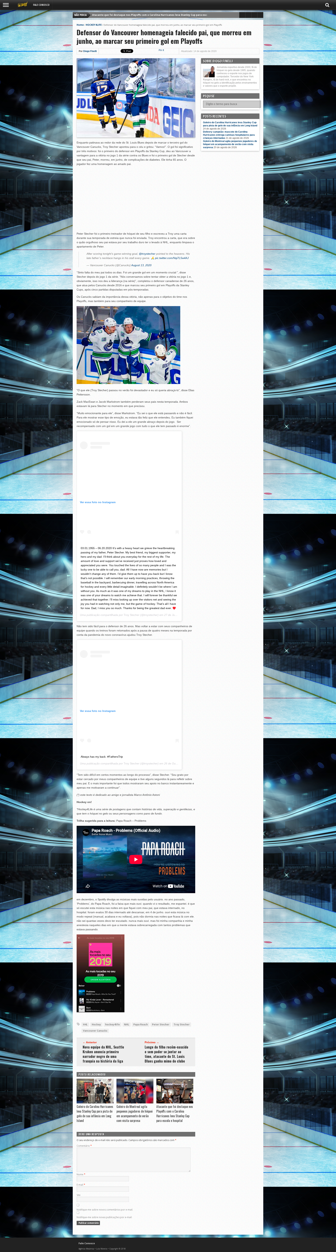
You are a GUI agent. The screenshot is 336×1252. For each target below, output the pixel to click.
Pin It (161, 50)
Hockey (96, 1024)
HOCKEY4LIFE (94, 24)
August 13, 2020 (141, 265)
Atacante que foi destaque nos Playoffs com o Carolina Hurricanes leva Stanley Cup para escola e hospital (174, 1113)
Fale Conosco (41, 5)
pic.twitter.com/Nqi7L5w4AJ (172, 258)
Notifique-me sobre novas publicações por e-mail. (104, 1217)
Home (80, 24)
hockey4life (112, 1024)
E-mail (81, 1184)
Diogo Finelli (90, 51)
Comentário (84, 1145)
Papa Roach (140, 1024)
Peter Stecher (160, 1024)
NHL (126, 1024)
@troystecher (147, 253)
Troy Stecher (131, 614)
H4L (85, 1024)
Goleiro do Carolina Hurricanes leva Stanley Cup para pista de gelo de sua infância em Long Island (153, 15)
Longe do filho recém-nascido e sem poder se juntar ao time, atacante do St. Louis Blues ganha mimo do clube (166, 1054)
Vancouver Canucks (95, 1030)
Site (78, 1195)
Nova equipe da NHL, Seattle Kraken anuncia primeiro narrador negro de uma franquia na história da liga (103, 1054)
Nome (81, 1174)
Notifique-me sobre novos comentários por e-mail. (105, 1209)
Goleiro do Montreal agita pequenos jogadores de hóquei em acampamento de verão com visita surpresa (134, 1113)
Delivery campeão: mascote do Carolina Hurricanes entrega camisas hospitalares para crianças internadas (229, 134)
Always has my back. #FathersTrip (102, 756)
